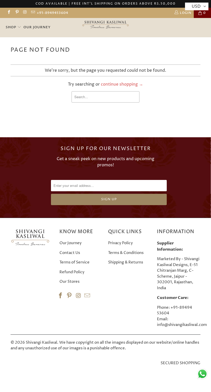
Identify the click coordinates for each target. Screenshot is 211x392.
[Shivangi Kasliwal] (105, 25)
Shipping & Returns (125, 262)
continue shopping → (122, 84)
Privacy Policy (120, 243)
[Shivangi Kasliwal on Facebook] (8, 13)
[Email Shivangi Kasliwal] (33, 13)
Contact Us (69, 253)
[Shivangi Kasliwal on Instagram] (25, 13)
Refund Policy (71, 272)
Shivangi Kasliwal (41, 342)
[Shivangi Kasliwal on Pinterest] (16, 13)
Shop (11, 27)
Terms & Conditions (126, 253)
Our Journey (37, 27)
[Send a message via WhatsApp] (202, 374)
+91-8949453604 (52, 13)
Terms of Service (74, 262)
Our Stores (69, 281)
